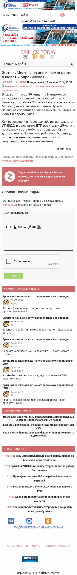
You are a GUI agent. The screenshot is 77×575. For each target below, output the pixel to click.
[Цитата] (34, 227)
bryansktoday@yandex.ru (17, 161)
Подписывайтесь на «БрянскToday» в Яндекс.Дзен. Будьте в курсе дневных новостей (41, 176)
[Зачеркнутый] (20, 227)
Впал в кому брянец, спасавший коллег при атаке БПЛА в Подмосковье (38, 434)
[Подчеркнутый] (15, 227)
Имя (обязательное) (16, 212)
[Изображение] (24, 227)
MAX (29, 521)
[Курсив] (10, 227)
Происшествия (14, 82)
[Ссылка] (29, 227)
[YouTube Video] (38, 227)
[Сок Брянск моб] (38, 35)
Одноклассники (48, 521)
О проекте (33, 545)
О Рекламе (14, 545)
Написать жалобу (57, 545)
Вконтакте (11, 521)
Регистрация (10, 15)
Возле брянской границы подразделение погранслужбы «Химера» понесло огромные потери (38, 418)
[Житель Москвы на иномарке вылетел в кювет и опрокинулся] (38, 88)
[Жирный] (6, 227)
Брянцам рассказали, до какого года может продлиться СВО (38, 426)
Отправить (13, 275)
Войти (24, 15)
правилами (10, 204)
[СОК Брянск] (38, 4)
